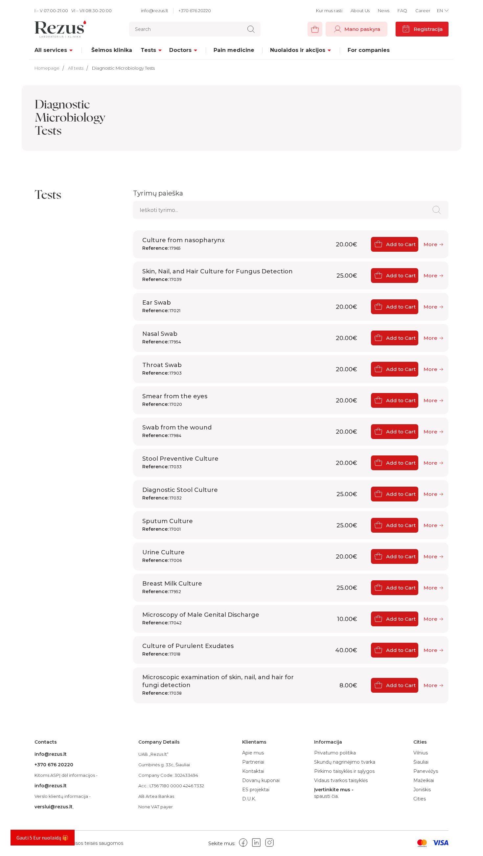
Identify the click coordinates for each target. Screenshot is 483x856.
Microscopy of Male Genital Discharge (200, 618)
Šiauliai (420, 762)
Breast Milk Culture (172, 587)
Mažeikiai (423, 780)
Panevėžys (425, 771)
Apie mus (253, 753)
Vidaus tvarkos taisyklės (341, 780)
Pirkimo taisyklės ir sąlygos (344, 771)
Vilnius (420, 753)
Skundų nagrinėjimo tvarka (344, 762)
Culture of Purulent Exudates (188, 649)
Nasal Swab (161, 337)
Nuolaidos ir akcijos (297, 50)
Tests (148, 50)
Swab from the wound (177, 431)
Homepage (46, 68)
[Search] (251, 29)
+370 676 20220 (194, 10)
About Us (360, 10)
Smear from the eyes (174, 400)
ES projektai (255, 790)
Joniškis (422, 790)
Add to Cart (401, 244)
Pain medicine (234, 50)
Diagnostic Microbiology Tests (123, 68)
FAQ (402, 10)
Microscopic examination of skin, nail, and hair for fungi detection (218, 685)
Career (422, 10)
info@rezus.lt (154, 10)
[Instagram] (269, 843)
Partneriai (253, 762)
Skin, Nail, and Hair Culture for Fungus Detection (217, 275)
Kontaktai (253, 771)
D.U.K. (249, 799)
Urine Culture (163, 556)
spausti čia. (326, 796)
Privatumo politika (335, 753)
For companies (369, 50)
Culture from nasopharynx (183, 244)
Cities (419, 799)
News (383, 10)
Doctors (180, 50)
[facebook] (243, 843)
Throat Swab (162, 368)
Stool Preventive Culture (180, 462)
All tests (75, 68)
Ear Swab (161, 306)
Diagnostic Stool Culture (180, 493)
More (430, 244)
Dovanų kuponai (261, 780)
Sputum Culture (167, 525)
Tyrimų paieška (158, 193)
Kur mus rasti (329, 10)
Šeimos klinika (111, 50)
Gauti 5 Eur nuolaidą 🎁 (42, 837)
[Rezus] (62, 29)
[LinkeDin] (256, 843)
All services (50, 50)
